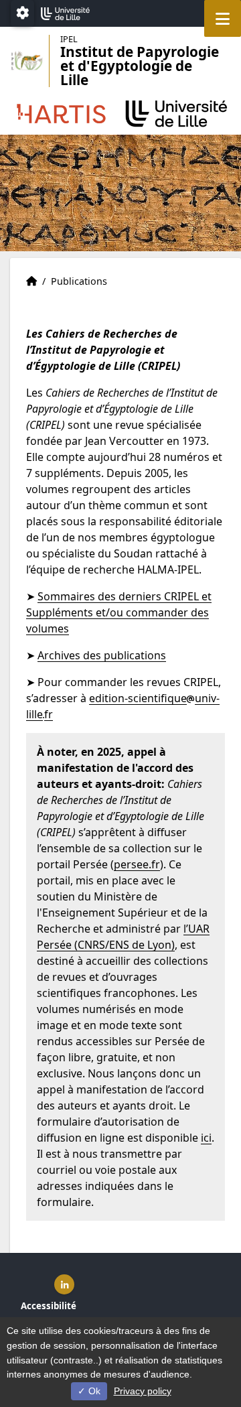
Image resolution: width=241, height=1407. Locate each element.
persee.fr (137, 864)
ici (206, 1137)
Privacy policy (142, 1391)
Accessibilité (48, 1306)
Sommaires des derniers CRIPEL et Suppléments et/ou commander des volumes (119, 612)
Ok (93, 1391)
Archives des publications (101, 655)
